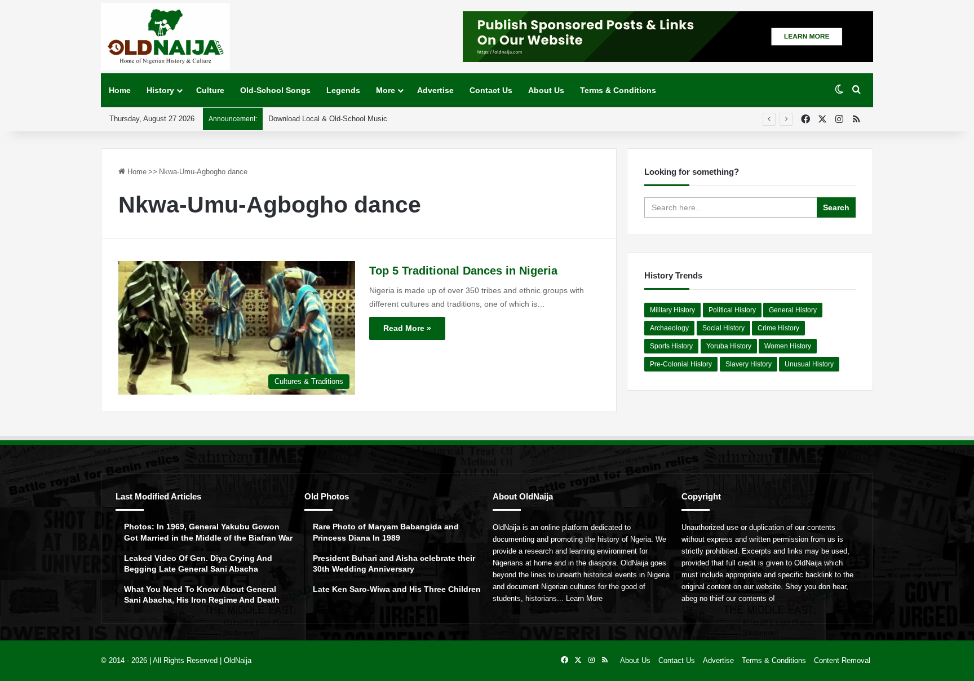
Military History (672, 310)
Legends (343, 90)
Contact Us (491, 90)
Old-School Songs (275, 90)
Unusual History (809, 364)
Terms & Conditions (618, 90)
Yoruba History (728, 346)
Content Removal (842, 660)
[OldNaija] (165, 36)
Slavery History (748, 364)
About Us (546, 90)
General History (793, 310)
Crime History (778, 328)
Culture (210, 90)
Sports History (671, 346)
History (160, 90)
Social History (723, 328)
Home (120, 90)
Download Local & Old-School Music (327, 118)
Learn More (584, 598)
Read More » (407, 328)
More (385, 90)
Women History (787, 346)
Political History (732, 310)
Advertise (435, 90)
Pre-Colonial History (681, 364)
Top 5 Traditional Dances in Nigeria (463, 270)
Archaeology (669, 328)
